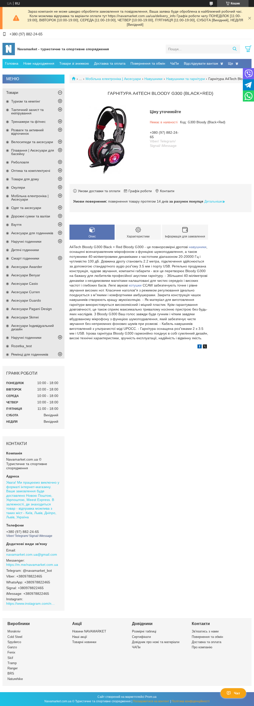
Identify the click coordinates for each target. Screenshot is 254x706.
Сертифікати (141, 637)
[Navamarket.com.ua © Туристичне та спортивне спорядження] (8, 49)
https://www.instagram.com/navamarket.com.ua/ (31, 603)
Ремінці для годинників (29, 354)
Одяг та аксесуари (26, 208)
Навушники (153, 79)
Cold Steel (14, 637)
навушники (197, 247)
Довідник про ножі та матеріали (155, 642)
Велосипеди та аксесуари (32, 142)
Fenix (11, 652)
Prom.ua (151, 697)
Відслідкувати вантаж (201, 63)
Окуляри (18, 187)
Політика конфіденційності (191, 701)
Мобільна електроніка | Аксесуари (113, 79)
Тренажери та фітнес (28, 122)
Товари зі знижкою (74, 63)
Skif (10, 658)
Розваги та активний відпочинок (27, 131)
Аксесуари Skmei (25, 317)
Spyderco (14, 642)
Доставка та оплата (110, 63)
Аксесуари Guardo (26, 300)
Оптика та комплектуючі (30, 171)
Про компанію (202, 647)
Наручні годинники (26, 241)
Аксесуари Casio (24, 284)
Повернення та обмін (147, 63)
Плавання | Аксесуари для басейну (32, 152)
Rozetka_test (21, 346)
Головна (11, 63)
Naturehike (15, 679)
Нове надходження (38, 63)
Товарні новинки (84, 642)
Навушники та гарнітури (185, 79)
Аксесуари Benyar (25, 275)
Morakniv (14, 631)
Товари (12, 92)
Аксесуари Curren (25, 292)
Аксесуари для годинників (32, 233)
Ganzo (12, 647)
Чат (237, 693)
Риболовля (20, 162)
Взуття (16, 225)
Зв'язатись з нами (205, 631)
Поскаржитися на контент (151, 701)
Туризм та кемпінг (25, 101)
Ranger (12, 668)
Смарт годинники (25, 258)
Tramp (12, 663)
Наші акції (79, 637)
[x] (205, 347)
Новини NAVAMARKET (89, 631)
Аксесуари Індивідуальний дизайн (32, 327)
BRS (10, 673)
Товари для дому (25, 179)
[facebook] (199, 347)
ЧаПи (174, 63)
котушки (135, 285)
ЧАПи (136, 647)
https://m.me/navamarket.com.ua (32, 565)
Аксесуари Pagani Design (31, 309)
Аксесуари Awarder (26, 267)
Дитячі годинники (25, 250)
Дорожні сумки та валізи (30, 216)
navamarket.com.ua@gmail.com (31, 554)
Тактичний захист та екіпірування (27, 111)
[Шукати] (234, 49)
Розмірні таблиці (144, 631)
